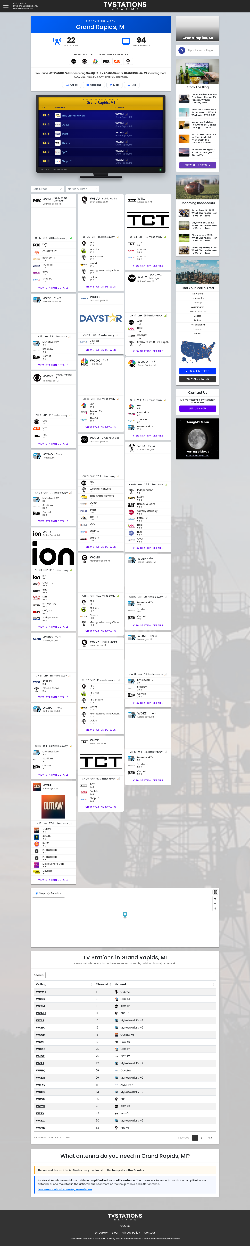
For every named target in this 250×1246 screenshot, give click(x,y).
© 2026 (125, 1226)
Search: (39, 975)
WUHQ (40, 1070)
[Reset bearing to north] (215, 908)
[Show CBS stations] (84, 61)
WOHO (40, 1092)
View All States (197, 379)
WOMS (40, 1078)
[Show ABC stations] (73, 61)
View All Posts (196, 165)
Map (42, 893)
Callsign (42, 984)
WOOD (40, 999)
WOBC (40, 1028)
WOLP (40, 1063)
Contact (149, 1233)
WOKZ (40, 1121)
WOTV (40, 1106)
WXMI (40, 1042)
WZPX (40, 1113)
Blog (115, 1233)
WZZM (40, 1006)
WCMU (41, 1013)
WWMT (41, 992)
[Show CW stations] (117, 61)
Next (211, 1137)
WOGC (41, 1049)
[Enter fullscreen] (215, 892)
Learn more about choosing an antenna (65, 1189)
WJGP (40, 1056)
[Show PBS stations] (128, 61)
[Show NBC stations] (95, 61)
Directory (101, 1233)
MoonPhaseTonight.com (197, 455)
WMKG (41, 1085)
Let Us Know (198, 408)
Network (121, 984)
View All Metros (198, 371)
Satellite (56, 893)
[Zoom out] (215, 903)
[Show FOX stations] (106, 61)
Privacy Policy (131, 1233)
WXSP (40, 1020)
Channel (102, 984)
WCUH (40, 1035)
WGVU (40, 1099)
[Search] (181, 50)
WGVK (40, 1128)
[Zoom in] (215, 898)
